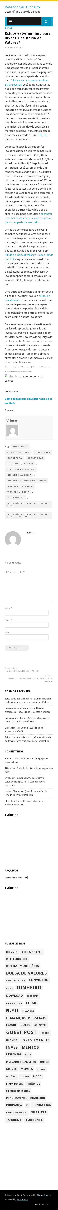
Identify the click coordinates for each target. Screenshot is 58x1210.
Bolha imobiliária (22, 966)
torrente (34, 1120)
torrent (14, 1120)
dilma (9, 988)
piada (37, 1076)
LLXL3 (28, 1055)
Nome (8, 608)
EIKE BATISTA (14, 1003)
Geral (8, 28)
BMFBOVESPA (20, 446)
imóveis (11, 1040)
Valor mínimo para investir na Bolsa (27, 504)
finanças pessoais (26, 1018)
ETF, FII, (42, 135)
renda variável (16, 1112)
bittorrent (31, 951)
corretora (15, 458)
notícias (11, 1076)
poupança (14, 1105)
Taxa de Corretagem (19, 486)
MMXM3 (44, 1062)
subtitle (39, 1112)
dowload (14, 995)
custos (29, 463)
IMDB (45, 1033)
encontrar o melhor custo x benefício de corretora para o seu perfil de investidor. (28, 218)
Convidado (38, 980)
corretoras (35, 458)
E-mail (8, 620)
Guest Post (21, 1032)
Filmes (12, 1010)
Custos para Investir (20, 469)
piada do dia (14, 1083)
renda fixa (42, 1105)
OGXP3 (25, 1076)
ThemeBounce (44, 1195)
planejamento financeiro (25, 1098)
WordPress (22, 1199)
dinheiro (29, 988)
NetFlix (41, 1069)
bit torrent (17, 959)
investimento (35, 1040)
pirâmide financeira (18, 1091)
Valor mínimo (15, 497)
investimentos (22, 1047)
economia (33, 996)
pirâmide (33, 1083)
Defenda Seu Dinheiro (22, 7)
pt (27, 1105)
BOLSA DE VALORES (17, 452)
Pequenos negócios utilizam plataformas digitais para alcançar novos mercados (25, 781)
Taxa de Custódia (17, 492)
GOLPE (25, 1025)
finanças (28, 1010)
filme (31, 1003)
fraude (11, 1025)
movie (11, 1069)
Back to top (42, 1204)
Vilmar (12, 420)
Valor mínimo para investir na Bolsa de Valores (27, 515)
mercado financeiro (21, 1061)
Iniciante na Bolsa (18, 475)
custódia (12, 463)
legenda (13, 1054)
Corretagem (42, 452)
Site (7, 632)
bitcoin (12, 952)
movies (27, 1069)
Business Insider (15, 980)
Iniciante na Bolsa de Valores (26, 480)
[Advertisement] (29, 840)
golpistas (40, 1025)
